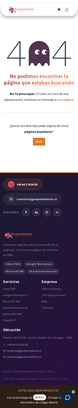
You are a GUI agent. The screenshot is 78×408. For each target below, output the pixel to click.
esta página (65, 99)
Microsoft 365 (11, 301)
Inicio (39, 141)
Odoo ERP (9, 289)
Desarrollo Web (12, 314)
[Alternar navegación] (67, 9)
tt (57, 212)
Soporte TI (9, 320)
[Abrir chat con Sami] (67, 397)
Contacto (47, 308)
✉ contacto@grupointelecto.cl (22, 351)
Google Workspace (15, 295)
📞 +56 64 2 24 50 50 (15, 345)
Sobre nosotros (51, 289)
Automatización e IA (15, 308)
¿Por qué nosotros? (54, 295)
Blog (44, 301)
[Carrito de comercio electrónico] (59, 10)
